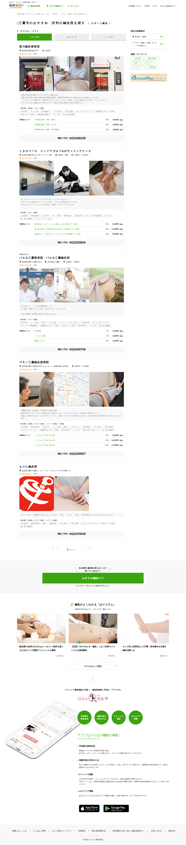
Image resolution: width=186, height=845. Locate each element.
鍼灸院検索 (35, 6)
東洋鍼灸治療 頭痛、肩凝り (45, 119)
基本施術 (38, 331)
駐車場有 (152, 67)
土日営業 (137, 58)
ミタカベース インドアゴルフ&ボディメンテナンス (55, 150)
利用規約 (81, 831)
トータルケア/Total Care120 (45, 445)
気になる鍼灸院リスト (168, 6)
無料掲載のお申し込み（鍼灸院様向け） (128, 831)
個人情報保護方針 (99, 831)
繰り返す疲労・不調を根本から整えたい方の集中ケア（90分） (58, 229)
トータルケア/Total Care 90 (45, 440)
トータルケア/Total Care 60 (45, 435)
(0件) (35, 54)
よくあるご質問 (39, 831)
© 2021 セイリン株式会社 (93, 839)
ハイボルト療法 (40, 336)
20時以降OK (152, 58)
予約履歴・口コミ (134, 6)
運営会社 (171, 831)
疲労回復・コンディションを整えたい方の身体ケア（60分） (57, 224)
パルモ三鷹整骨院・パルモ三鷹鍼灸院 (44, 257)
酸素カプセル (39, 341)
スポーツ (147, 63)
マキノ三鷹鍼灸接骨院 (34, 362)
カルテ (154, 6)
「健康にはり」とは (19, 831)
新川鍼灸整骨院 (29, 46)
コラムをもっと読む (93, 666)
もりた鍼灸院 (28, 466)
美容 (135, 63)
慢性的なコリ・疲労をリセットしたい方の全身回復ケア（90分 (58, 234)
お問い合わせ (156, 831)
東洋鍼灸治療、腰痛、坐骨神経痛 (47, 129)
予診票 (146, 6)
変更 (161, 37)
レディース (138, 67)
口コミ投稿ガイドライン (62, 831)
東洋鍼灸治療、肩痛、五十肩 (45, 124)
